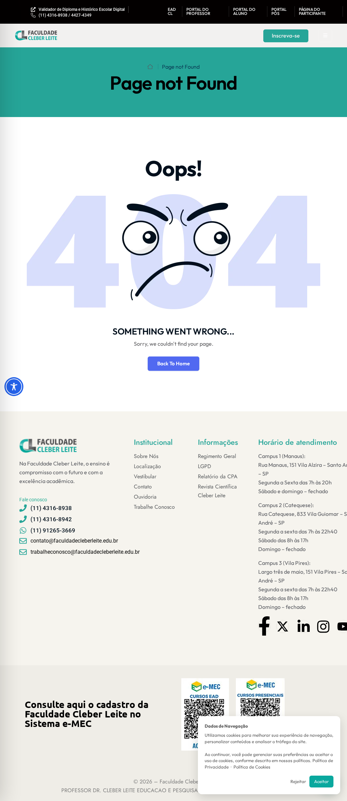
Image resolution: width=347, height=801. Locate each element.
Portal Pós (279, 11)
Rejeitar (298, 781)
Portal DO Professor (198, 11)
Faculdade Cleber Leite (186, 781)
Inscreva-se (286, 35)
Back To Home (173, 363)
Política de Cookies (251, 767)
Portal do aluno (244, 11)
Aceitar (321, 781)
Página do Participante (312, 11)
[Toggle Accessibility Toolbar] (14, 386)
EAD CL (172, 11)
